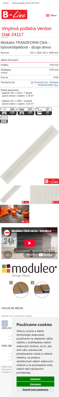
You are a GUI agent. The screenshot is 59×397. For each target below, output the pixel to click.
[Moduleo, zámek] (29, 289)
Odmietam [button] (35, 384)
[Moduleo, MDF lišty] (29, 270)
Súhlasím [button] (35, 379)
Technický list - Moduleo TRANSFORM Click (46, 83)
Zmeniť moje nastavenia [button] (35, 389)
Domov (6, 3)
